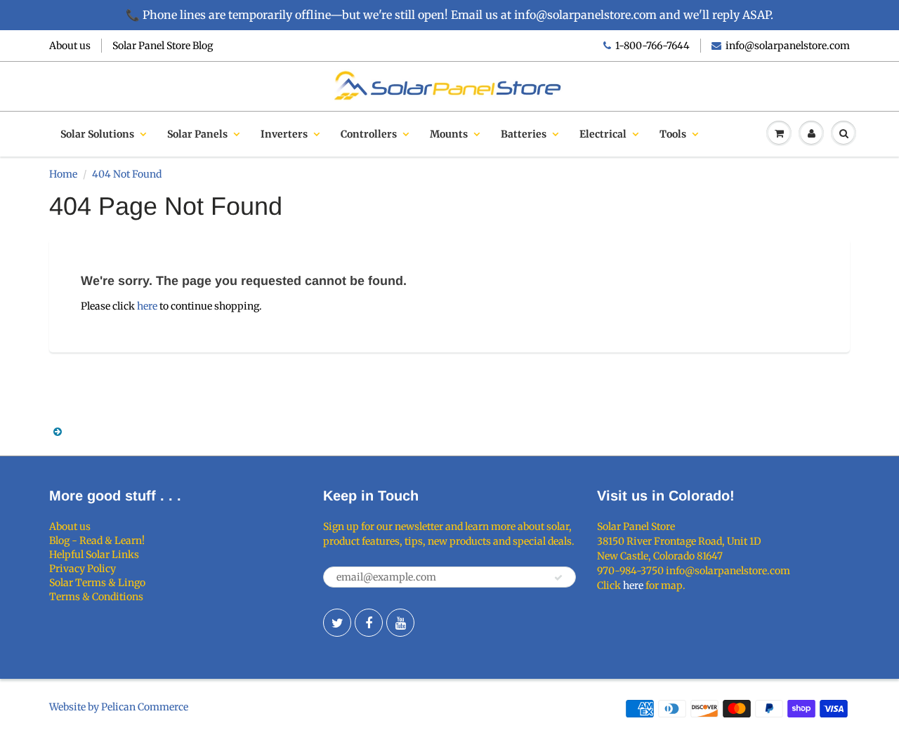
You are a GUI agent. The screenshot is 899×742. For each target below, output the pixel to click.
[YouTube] (400, 623)
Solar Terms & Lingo (97, 582)
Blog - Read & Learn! (97, 540)
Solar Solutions (97, 134)
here (147, 306)
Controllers (369, 134)
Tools (673, 134)
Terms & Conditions (96, 596)
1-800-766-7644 (652, 45)
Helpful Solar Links (94, 554)
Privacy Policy (82, 568)
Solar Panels (197, 134)
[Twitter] (337, 623)
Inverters (284, 134)
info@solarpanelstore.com (788, 45)
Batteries (523, 134)
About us (70, 45)
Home (63, 174)
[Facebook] (369, 623)
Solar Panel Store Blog (162, 45)
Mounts (449, 134)
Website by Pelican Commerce (118, 707)
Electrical (602, 134)
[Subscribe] (558, 578)
